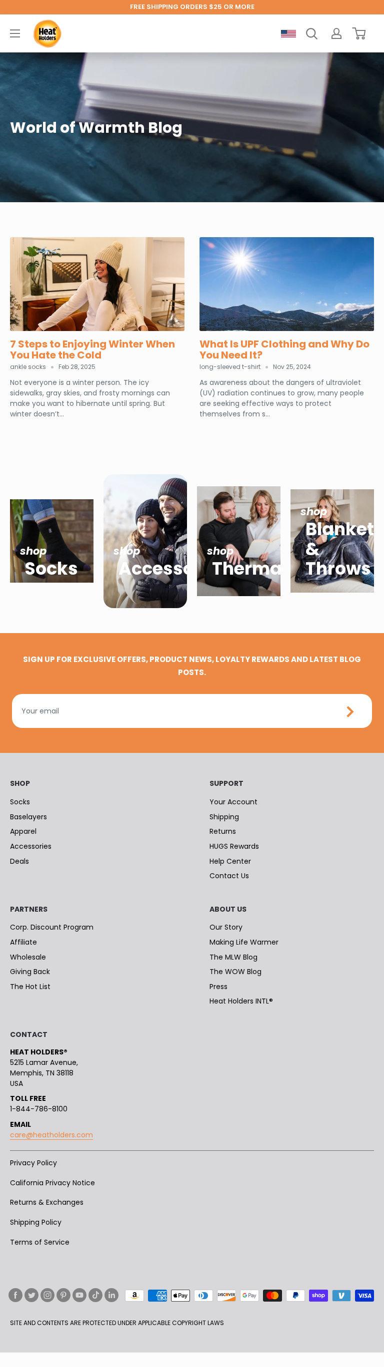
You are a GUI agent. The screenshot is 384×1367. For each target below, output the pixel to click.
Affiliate (23, 942)
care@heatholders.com (51, 1135)
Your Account (234, 802)
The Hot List (30, 987)
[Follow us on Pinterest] (63, 1295)
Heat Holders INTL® (241, 1001)
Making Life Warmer (244, 942)
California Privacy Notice (52, 1183)
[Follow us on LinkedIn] (111, 1295)
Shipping (224, 817)
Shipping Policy (36, 1222)
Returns (223, 831)
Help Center (230, 861)
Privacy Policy (33, 1163)
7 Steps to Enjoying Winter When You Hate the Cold (92, 349)
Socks (20, 802)
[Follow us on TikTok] (95, 1295)
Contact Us (229, 876)
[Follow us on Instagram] (47, 1295)
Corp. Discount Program (52, 927)
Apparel (23, 831)
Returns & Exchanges (47, 1202)
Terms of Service (40, 1242)
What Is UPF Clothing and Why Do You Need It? (285, 349)
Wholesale (28, 957)
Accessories (31, 846)
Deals (19, 861)
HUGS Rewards (234, 846)
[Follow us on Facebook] (15, 1295)
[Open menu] (15, 33)
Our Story (226, 927)
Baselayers (28, 817)
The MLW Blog (234, 957)
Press (219, 987)
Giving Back (30, 972)
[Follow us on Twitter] (31, 1295)
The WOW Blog (236, 972)
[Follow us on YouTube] (79, 1295)
